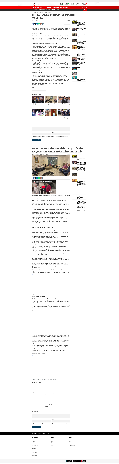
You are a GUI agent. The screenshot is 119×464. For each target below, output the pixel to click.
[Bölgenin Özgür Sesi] (36, 5)
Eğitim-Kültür (65, 7)
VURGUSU (55, 379)
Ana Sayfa (52, 439)
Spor (33, 456)
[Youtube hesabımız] (51, 433)
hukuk (48, 379)
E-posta (53, 132)
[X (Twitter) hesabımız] (82, 0)
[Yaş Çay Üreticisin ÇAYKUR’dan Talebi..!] (74, 74)
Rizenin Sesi (42, 460)
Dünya (33, 451)
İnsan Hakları (49, 7)
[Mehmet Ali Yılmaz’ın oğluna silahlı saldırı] (74, 60)
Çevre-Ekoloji (34, 452)
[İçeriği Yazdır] (43, 24)
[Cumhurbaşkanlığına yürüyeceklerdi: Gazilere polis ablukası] (64, 112)
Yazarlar (52, 441)
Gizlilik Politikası (53, 444)
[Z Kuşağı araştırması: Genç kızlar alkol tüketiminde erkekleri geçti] (74, 24)
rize (51, 379)
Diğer (70, 7)
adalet (34, 379)
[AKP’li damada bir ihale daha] (38, 112)
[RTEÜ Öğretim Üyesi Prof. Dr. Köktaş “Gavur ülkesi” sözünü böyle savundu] (74, 212)
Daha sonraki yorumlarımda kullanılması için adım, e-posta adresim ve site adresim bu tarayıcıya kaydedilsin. (50, 136)
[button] (33, 7)
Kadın (45, 7)
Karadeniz (37, 7)
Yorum (34, 125)
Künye (52, 442)
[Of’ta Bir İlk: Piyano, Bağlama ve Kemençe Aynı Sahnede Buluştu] (74, 69)
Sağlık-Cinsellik (34, 455)
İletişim (52, 445)
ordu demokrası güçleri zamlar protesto (39, 91)
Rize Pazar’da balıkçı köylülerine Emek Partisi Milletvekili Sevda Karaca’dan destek (46, 9)
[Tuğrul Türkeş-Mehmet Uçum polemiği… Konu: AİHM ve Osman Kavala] (38, 99)
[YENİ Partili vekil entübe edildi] (64, 399)
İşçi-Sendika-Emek (55, 7)
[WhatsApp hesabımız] (86, 0)
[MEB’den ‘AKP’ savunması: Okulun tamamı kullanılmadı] (51, 112)
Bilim (33, 454)
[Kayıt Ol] (82, 7)
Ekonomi (44, 379)
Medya (61, 7)
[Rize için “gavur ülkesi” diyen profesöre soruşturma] (74, 64)
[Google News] (67, 24)
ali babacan (39, 379)
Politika (41, 7)
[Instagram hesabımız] (83, 0)
